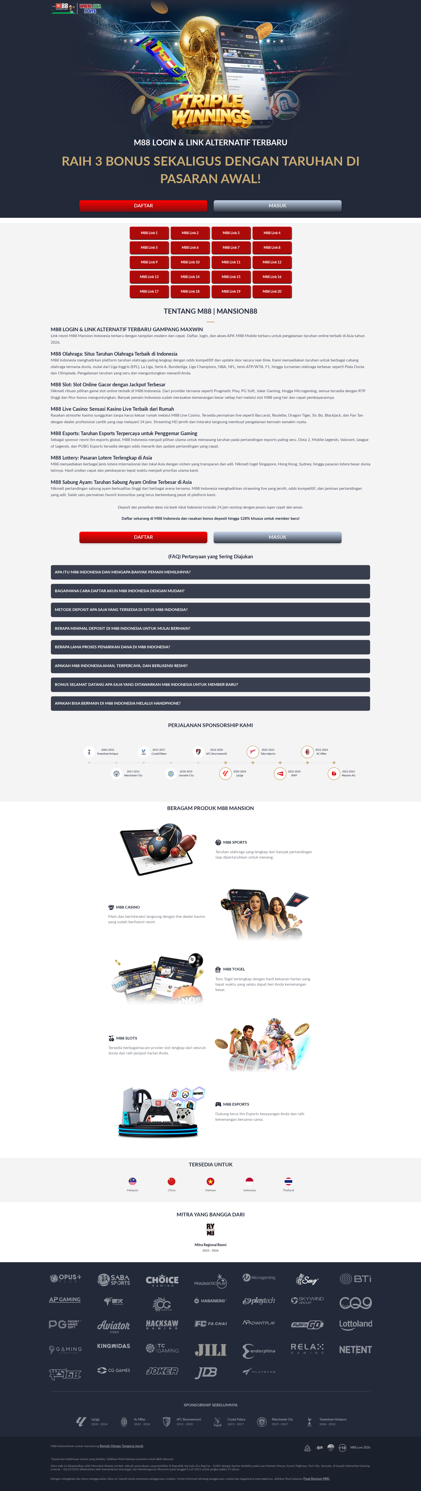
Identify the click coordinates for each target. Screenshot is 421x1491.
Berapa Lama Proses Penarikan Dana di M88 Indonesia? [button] (112, 647)
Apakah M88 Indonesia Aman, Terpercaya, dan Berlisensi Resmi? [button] (121, 666)
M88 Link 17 (149, 291)
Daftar (143, 205)
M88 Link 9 (149, 262)
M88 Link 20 (272, 291)
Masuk (277, 205)
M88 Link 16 (272, 277)
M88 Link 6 (190, 248)
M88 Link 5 (149, 248)
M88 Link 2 (190, 233)
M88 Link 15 (231, 277)
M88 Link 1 (149, 233)
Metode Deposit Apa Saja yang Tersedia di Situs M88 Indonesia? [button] (121, 610)
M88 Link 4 (272, 233)
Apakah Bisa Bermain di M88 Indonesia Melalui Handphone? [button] (118, 703)
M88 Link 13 (149, 277)
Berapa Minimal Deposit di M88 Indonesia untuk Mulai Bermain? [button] (122, 628)
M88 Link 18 (190, 291)
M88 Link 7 (231, 248)
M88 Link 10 (190, 262)
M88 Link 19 (231, 291)
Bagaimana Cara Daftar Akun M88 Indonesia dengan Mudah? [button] (119, 591)
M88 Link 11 (231, 262)
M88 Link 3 (231, 233)
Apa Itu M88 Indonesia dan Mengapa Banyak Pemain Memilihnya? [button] (123, 572)
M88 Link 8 (272, 248)
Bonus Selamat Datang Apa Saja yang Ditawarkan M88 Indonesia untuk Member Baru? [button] (146, 685)
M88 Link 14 (190, 277)
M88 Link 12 (272, 262)
